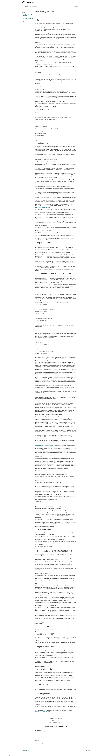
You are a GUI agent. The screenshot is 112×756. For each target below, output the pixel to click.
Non (59, 720)
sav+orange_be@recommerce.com (43, 207)
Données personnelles (28, 18)
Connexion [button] (86, 2)
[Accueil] (28, 2)
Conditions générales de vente (27, 15)
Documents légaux (33, 6)
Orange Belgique (25, 6)
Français (87, 750)
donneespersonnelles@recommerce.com (44, 445)
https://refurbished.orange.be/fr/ (43, 67)
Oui (53, 720)
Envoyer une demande (62, 726)
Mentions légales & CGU (27, 22)
